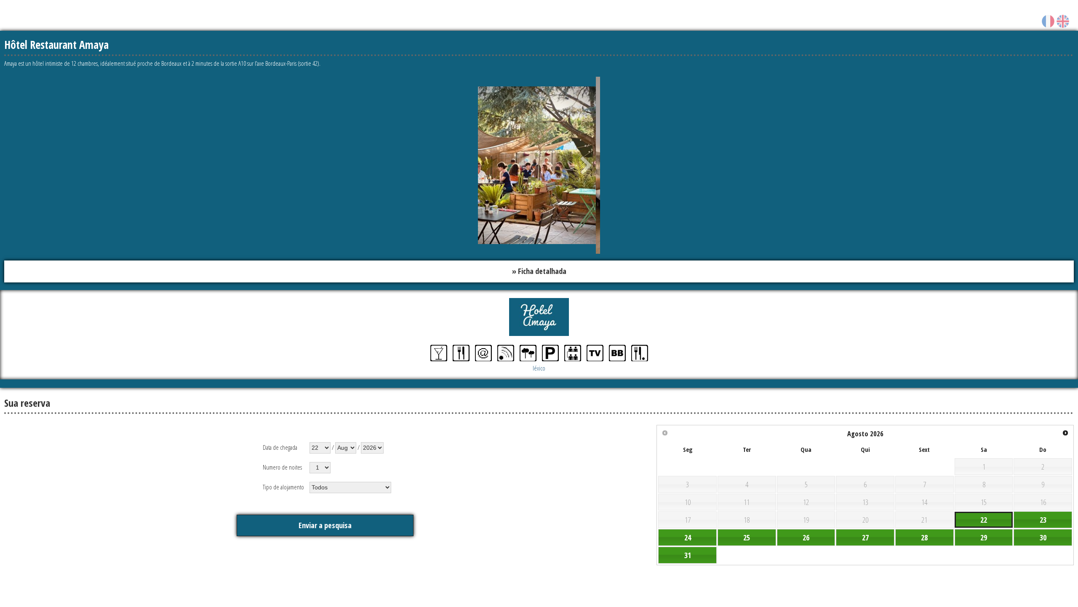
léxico (539, 366)
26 (806, 536)
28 (924, 536)
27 (865, 536)
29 (983, 536)
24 (687, 536)
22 (983, 518)
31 (687, 553)
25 (746, 536)
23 (1043, 518)
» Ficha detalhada (539, 271)
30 (1043, 536)
